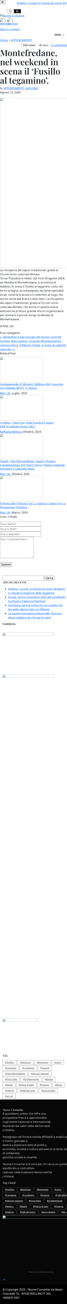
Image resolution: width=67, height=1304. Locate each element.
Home (4, 40)
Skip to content (10, 29)
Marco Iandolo (48, 1090)
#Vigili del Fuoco (27, 1090)
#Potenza (44, 1084)
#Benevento (42, 1062)
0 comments (59, 45)
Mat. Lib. (5, 393)
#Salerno (9, 1090)
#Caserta (44, 1068)
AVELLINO (32, 88)
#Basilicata (25, 1062)
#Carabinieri (28, 1068)
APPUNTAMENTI (21, 40)
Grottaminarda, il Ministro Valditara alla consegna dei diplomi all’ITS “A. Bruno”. (31, 386)
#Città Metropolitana (15, 1073)
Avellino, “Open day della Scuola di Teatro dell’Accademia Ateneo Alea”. (27, 424)
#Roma (58, 1084)
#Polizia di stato (26, 1084)
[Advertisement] (33, 769)
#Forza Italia (11, 1079)
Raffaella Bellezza (11, 432)
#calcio (57, 1062)
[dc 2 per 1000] (34, 841)
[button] (2, 2)
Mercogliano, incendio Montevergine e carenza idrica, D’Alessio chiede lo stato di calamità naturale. (33, 345)
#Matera (49, 1079)
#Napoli (9, 1084)
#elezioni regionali (40, 1073)
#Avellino (9, 1062)
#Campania (10, 1068)
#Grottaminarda (31, 1079)
